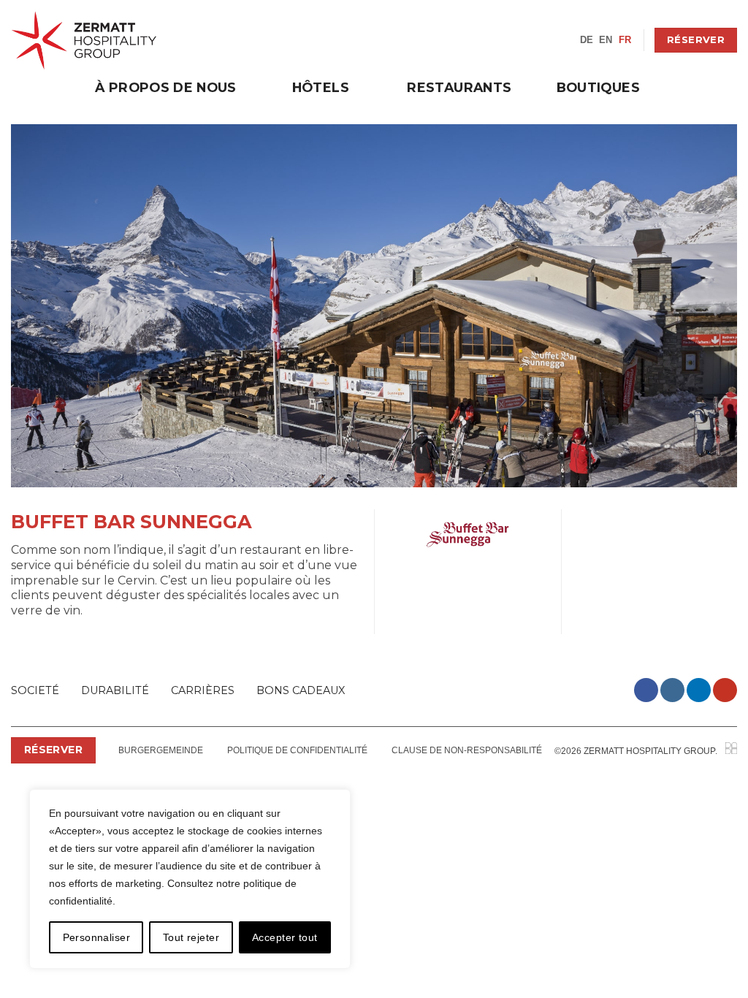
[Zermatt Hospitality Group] (84, 41)
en (606, 39)
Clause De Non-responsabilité (467, 750)
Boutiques (598, 87)
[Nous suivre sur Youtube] (725, 690)
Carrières (202, 690)
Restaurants (459, 87)
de (587, 39)
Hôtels (320, 87)
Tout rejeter (191, 937)
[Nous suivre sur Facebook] (646, 690)
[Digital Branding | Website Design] (731, 751)
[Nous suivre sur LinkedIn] (699, 690)
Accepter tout (284, 937)
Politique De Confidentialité (297, 750)
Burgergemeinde (160, 750)
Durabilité (115, 690)
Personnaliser (96, 937)
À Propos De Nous (166, 87)
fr (625, 39)
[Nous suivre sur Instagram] (672, 690)
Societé (35, 690)
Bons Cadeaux (300, 690)
